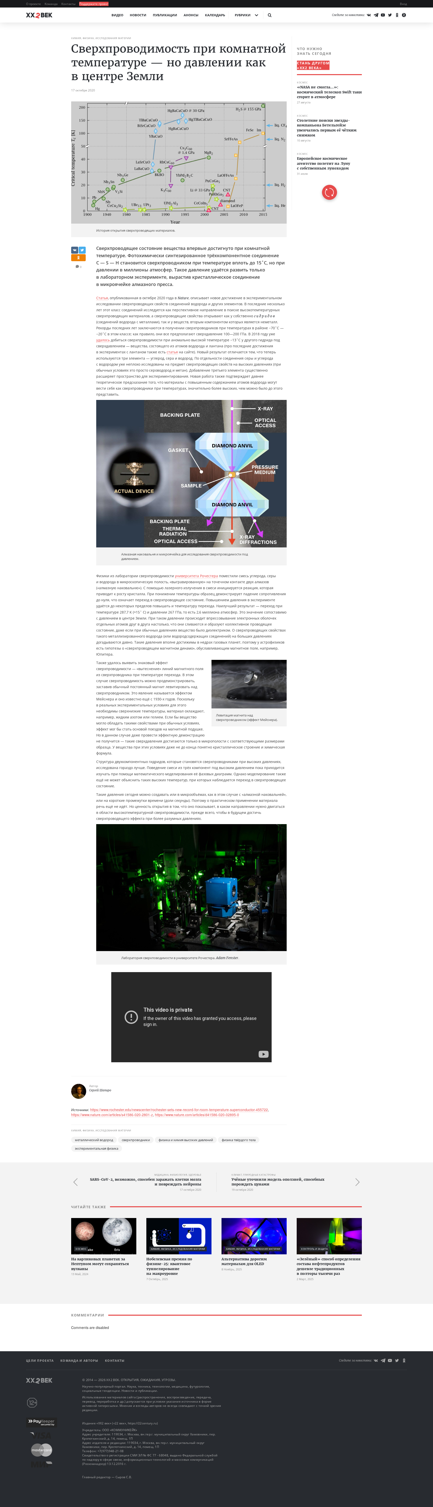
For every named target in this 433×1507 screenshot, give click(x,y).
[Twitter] (390, 15)
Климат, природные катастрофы (254, 1174)
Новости (138, 15)
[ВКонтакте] (369, 15)
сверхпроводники (136, 1140)
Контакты (68, 4)
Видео (117, 15)
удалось (103, 340)
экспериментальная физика (96, 1148)
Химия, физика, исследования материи (101, 38)
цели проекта (40, 1361)
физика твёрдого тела (239, 1140)
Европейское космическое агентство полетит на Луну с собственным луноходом (323, 163)
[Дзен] (404, 15)
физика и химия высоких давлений (186, 1140)
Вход (403, 4)
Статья (102, 297)
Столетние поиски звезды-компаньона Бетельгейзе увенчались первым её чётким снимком (327, 127)
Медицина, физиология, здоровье (177, 1174)
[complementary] (327, 123)
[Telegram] (376, 15)
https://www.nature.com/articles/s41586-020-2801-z (112, 1114)
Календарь (215, 15)
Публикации (165, 15)
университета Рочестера (196, 575)
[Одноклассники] (397, 15)
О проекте (34, 4)
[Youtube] (383, 15)
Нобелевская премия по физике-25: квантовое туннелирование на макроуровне (169, 1266)
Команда (51, 4)
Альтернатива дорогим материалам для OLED (244, 1261)
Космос (302, 82)
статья (172, 352)
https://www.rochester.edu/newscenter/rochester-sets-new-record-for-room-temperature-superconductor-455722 (179, 1109)
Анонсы (191, 15)
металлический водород (94, 1140)
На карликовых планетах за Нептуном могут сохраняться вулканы (100, 1264)
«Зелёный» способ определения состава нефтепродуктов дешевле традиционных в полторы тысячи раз (328, 1266)
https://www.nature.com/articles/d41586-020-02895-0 (197, 1114)
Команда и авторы (79, 1361)
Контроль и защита (314, 1249)
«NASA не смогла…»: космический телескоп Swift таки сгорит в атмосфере (329, 92)
